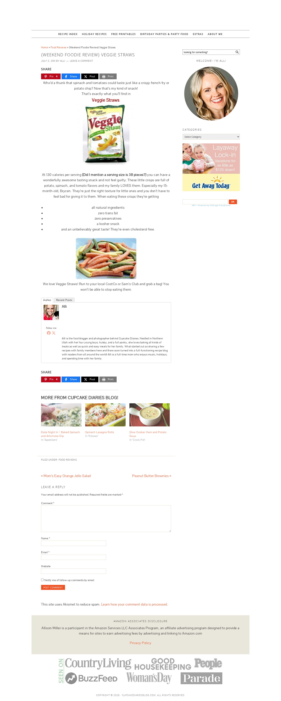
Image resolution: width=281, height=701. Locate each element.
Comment (47, 503)
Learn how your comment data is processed (134, 604)
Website (46, 566)
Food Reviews (59, 47)
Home (44, 47)
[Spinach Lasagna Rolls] (105, 414)
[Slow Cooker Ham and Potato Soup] (149, 414)
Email (45, 552)
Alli (64, 306)
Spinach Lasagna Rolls (99, 432)
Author (47, 300)
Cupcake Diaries (140, 13)
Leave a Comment (81, 60)
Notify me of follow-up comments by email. (69, 580)
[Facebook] (48, 333)
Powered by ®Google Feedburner (214, 205)
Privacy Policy (140, 643)
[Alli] (51, 323)
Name (45, 538)
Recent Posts (64, 300)
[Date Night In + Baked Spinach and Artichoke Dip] (61, 414)
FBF (194, 205)
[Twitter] (53, 333)
